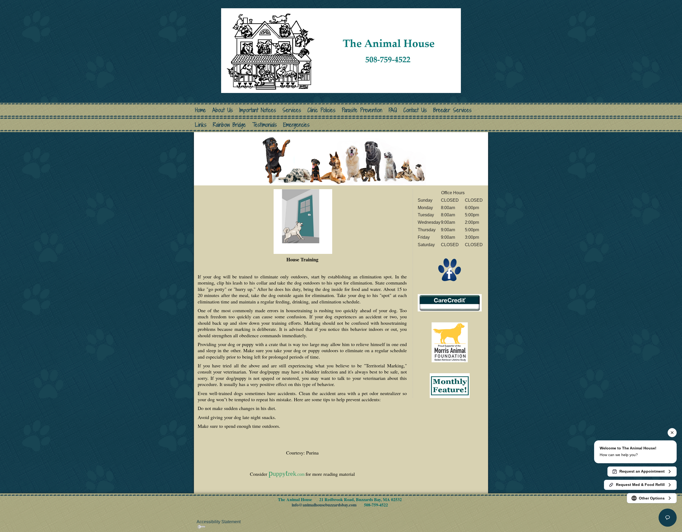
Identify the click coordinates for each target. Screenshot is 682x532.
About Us (222, 110)
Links (200, 125)
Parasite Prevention (362, 110)
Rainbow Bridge (229, 125)
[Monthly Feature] (450, 384)
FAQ (393, 110)
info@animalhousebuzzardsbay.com (324, 505)
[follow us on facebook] (449, 269)
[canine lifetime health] (450, 342)
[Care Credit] (450, 302)
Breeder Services (452, 110)
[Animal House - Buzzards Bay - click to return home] (341, 50)
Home (200, 110)
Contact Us (415, 110)
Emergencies (296, 125)
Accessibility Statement (219, 521)
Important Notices (257, 110)
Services (291, 110)
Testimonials (264, 125)
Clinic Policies (321, 110)
